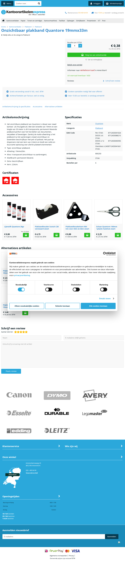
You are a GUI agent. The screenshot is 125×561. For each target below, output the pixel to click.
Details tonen (105, 298)
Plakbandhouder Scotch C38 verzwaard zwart (47, 227)
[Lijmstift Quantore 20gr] (17, 211)
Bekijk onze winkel (74, 65)
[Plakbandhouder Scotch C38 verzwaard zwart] (47, 211)
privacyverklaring (22, 275)
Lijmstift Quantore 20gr (14, 226)
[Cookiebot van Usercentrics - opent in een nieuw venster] (105, 254)
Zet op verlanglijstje (95, 59)
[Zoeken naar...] (38, 3)
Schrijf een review (112, 81)
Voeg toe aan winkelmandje (95, 55)
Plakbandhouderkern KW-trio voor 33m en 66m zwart (77, 227)
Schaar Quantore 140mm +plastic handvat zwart (106, 227)
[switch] (48, 290)
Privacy (71, 555)
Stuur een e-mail (32, 473)
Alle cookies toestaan (98, 306)
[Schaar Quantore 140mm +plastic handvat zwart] (108, 211)
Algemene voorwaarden (58, 555)
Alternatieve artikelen (53, 106)
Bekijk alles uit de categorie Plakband (16, 35)
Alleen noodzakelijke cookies (27, 306)
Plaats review (11, 371)
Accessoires (37, 106)
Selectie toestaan (62, 306)
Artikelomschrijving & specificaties (16, 106)
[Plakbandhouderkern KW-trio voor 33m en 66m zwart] (78, 211)
